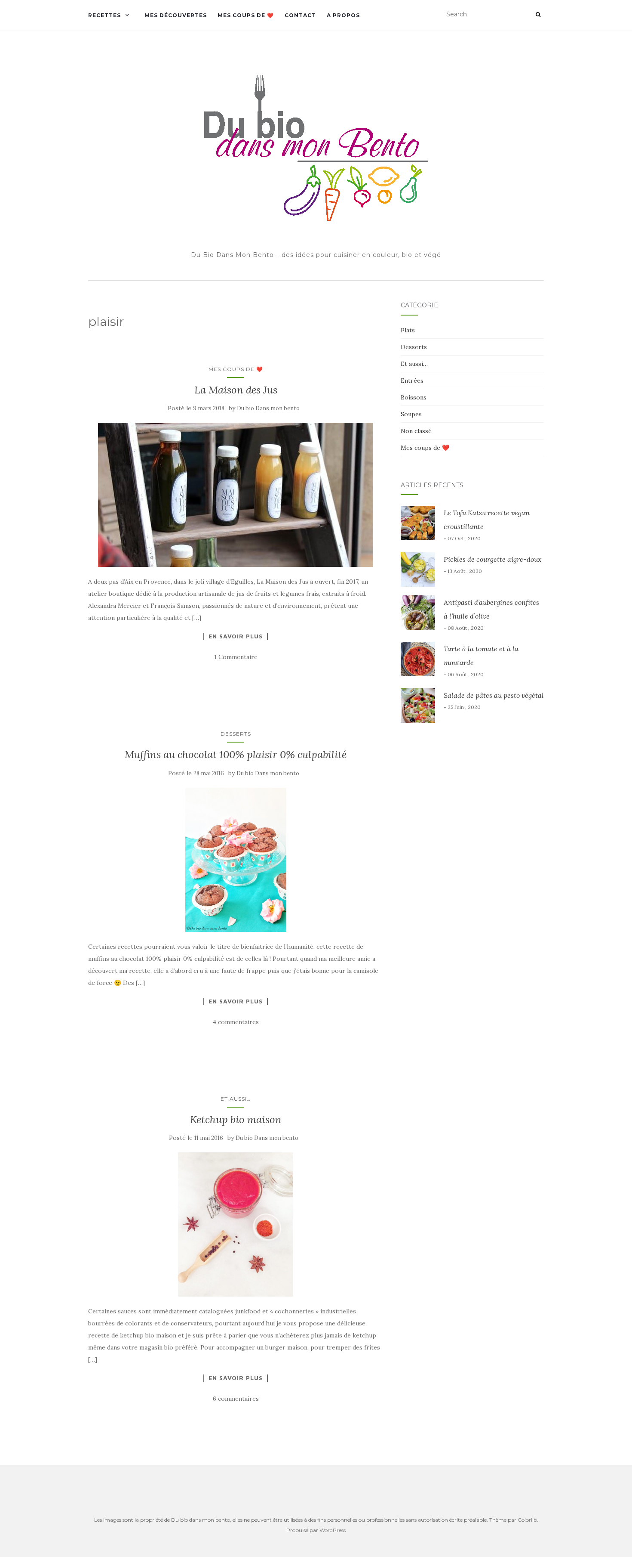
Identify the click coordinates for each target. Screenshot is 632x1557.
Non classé (416, 431)
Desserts (236, 734)
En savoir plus (236, 636)
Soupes (411, 414)
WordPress (332, 1530)
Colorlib (527, 1520)
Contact (300, 15)
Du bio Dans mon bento (268, 408)
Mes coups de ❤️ (246, 15)
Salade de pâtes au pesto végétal (494, 695)
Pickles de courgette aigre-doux (493, 559)
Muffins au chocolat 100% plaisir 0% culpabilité (236, 754)
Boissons (413, 397)
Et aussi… (236, 1099)
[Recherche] (538, 14)
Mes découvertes (175, 15)
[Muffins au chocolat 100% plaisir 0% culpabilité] (235, 860)
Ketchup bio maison (236, 1119)
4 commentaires (236, 1022)
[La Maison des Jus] (235, 495)
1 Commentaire (236, 657)
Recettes (104, 15)
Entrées (412, 380)
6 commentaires (236, 1398)
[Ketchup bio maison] (235, 1224)
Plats (408, 330)
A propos (343, 15)
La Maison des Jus (235, 389)
